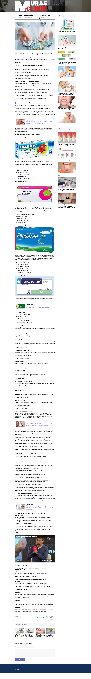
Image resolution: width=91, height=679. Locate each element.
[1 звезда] (15, 617)
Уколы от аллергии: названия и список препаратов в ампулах (50, 636)
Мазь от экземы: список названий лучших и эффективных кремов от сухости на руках (40, 637)
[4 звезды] (18, 617)
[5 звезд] (19, 617)
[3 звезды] (17, 617)
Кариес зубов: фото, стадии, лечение (66, 160)
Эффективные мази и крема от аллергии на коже (29, 636)
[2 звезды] (16, 617)
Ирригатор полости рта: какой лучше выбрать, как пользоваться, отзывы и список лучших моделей (40, 507)
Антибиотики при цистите (64, 124)
